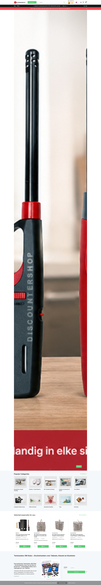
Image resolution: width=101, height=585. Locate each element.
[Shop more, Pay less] (20, 2)
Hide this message (62, 582)
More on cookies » (72, 582)
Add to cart (76, 571)
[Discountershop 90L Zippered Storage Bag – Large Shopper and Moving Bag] (77, 525)
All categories (83, 473)
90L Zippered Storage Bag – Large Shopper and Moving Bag (77, 535)
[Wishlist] (83, 2)
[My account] (80, 2)
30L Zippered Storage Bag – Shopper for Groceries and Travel (40, 536)
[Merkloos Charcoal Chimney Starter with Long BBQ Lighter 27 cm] (23, 525)
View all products (82, 514)
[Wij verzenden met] (71, 2)
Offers (18, 5)
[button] (49, 469)
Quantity (65, 572)
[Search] (64, 2)
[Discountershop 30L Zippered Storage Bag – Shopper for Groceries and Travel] (41, 525)
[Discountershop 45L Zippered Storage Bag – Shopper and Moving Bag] (59, 525)
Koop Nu (79, 466)
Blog (15, 5)
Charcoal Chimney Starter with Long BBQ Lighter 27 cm (23, 535)
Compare (24, 537)
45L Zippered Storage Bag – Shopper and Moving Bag (58, 535)
